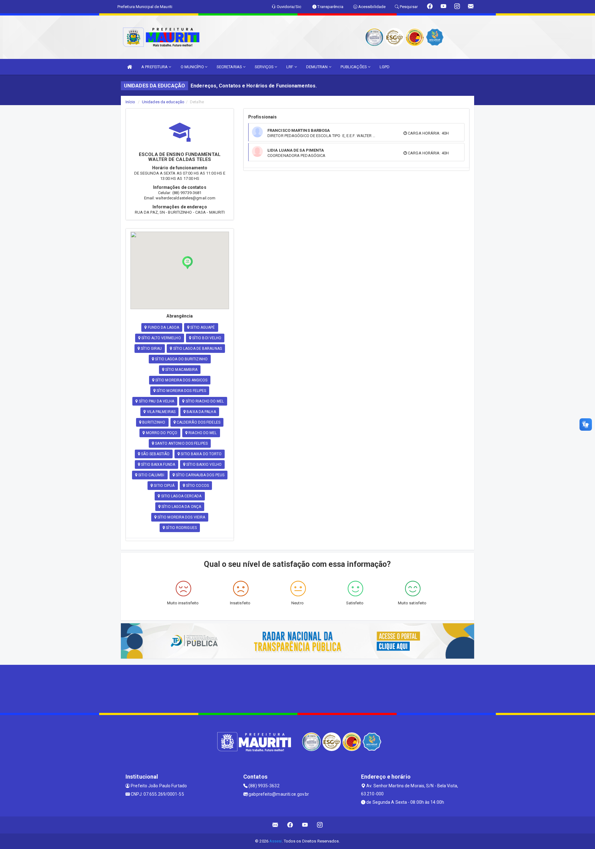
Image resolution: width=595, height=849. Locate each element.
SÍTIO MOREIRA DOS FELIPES (181, 391)
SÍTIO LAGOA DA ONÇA (181, 507)
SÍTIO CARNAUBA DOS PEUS (199, 475)
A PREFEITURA (155, 66)
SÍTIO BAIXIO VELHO (203, 464)
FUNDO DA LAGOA (163, 327)
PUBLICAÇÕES (354, 66)
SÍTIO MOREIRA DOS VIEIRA (180, 517)
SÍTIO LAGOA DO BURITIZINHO (181, 359)
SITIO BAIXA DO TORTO (201, 454)
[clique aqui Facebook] (290, 825)
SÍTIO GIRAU (151, 348)
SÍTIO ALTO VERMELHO (160, 338)
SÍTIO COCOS (197, 485)
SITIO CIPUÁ (163, 485)
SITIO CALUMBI (150, 475)
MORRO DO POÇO (161, 433)
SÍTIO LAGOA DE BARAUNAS (197, 348)
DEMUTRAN (317, 66)
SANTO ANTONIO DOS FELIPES (181, 443)
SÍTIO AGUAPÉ (202, 327)
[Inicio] (129, 67)
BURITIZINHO (153, 422)
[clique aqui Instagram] (320, 825)
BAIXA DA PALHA (201, 412)
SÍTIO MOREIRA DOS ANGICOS (181, 380)
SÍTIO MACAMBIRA (181, 369)
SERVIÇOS (265, 66)
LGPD (385, 66)
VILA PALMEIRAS (161, 412)
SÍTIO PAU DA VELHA (156, 401)
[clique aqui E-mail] (275, 825)
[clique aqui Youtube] (305, 825)
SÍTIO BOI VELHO (206, 338)
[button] (187, 262)
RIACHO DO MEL (202, 433)
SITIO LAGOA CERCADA (181, 496)
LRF (290, 66)
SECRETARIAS (230, 66)
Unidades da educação (163, 102)
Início (130, 102)
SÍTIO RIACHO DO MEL (204, 401)
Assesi (275, 841)
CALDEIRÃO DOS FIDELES (198, 422)
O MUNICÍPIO (193, 66)
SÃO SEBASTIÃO (155, 454)
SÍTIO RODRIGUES (181, 528)
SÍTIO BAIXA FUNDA (157, 464)
